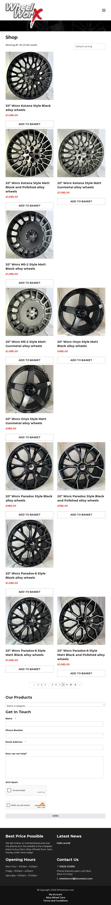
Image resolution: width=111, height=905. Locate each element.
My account (55, 894)
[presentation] (26, 790)
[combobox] (55, 705)
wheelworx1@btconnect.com (75, 878)
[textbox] (55, 706)
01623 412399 (67, 866)
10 (71, 684)
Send (55, 816)
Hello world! (63, 843)
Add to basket (29, 124)
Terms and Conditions (55, 900)
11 (75, 684)
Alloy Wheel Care (55, 897)
